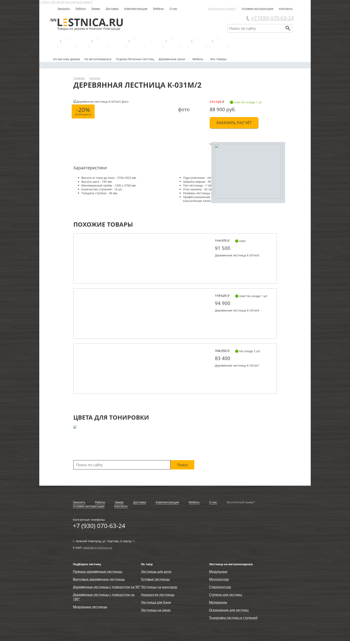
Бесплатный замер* (79, 2)
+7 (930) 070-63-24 (272, 17)
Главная (79, 78)
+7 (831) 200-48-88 (51, 2)
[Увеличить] (248, 172)
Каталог (95, 78)
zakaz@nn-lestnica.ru (97, 547)
